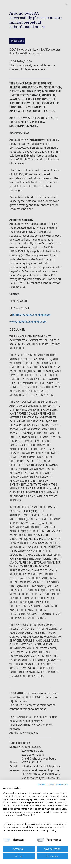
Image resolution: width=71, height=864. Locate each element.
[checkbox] (6, 840)
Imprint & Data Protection (53, 784)
